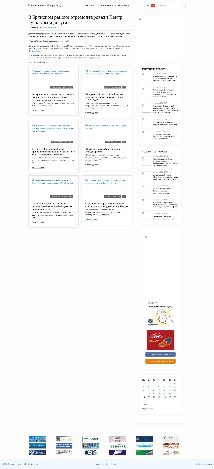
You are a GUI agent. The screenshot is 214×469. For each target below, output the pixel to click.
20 (159, 394)
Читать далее (38, 110)
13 (159, 390)
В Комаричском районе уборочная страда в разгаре (103, 150)
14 (164, 390)
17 (143, 394)
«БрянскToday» (35, 51)
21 (164, 394)
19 (154, 394)
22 (170, 394)
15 (170, 390)
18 (149, 394)
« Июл (145, 404)
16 (175, 390)
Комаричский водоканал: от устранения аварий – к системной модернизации (53, 95)
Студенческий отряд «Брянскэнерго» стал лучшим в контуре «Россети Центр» (106, 205)
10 (143, 390)
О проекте (100, 464)
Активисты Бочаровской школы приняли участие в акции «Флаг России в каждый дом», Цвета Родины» (53, 151)
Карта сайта (111, 464)
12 (154, 390)
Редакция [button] (122, 5)
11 (148, 390)
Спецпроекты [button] (105, 5)
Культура (52, 27)
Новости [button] (88, 5)
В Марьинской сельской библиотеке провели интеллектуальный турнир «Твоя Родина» (104, 97)
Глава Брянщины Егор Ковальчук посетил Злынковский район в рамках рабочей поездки (52, 206)
